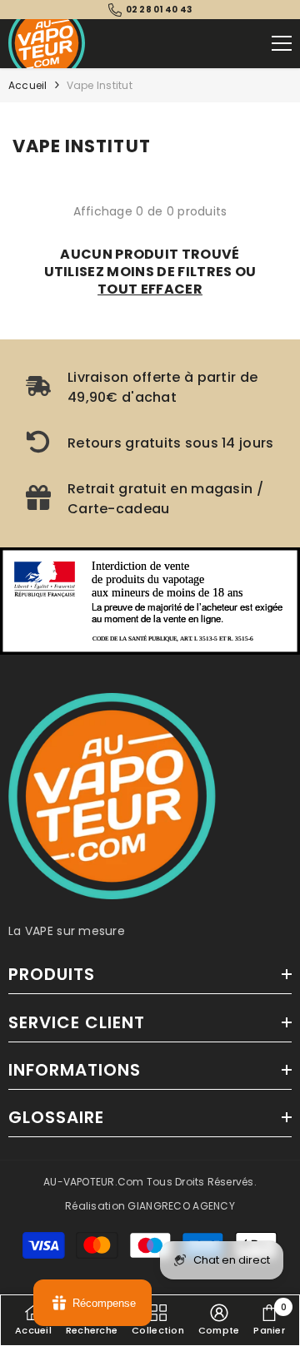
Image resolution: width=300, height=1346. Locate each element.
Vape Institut (99, 85)
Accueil (28, 85)
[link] (150, 387)
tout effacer (150, 289)
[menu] (282, 43)
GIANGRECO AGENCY (181, 1206)
